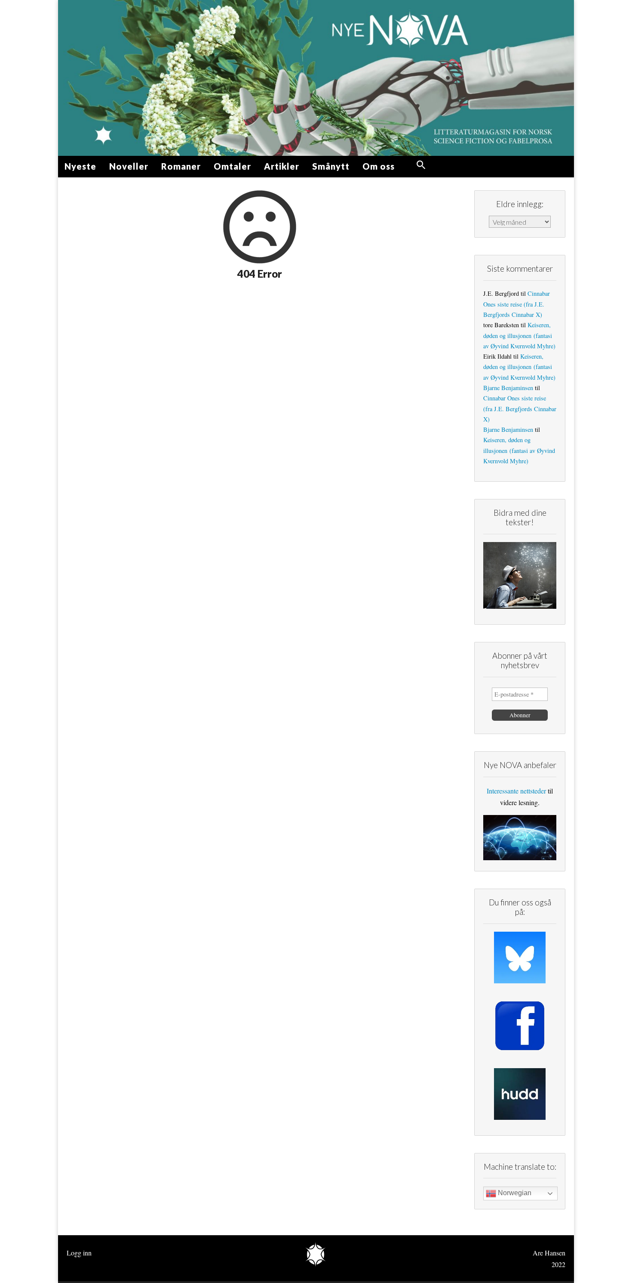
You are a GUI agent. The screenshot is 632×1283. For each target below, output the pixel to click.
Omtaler (232, 166)
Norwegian (513, 1192)
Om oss (378, 166)
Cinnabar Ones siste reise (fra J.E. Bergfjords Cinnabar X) (516, 304)
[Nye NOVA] (316, 78)
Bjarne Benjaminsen (508, 388)
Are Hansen (549, 1252)
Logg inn (79, 1252)
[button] (421, 165)
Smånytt (331, 166)
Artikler (281, 166)
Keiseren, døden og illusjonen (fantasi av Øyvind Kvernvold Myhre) (519, 335)
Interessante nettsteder (516, 790)
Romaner (181, 166)
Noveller (128, 166)
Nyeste (80, 166)
